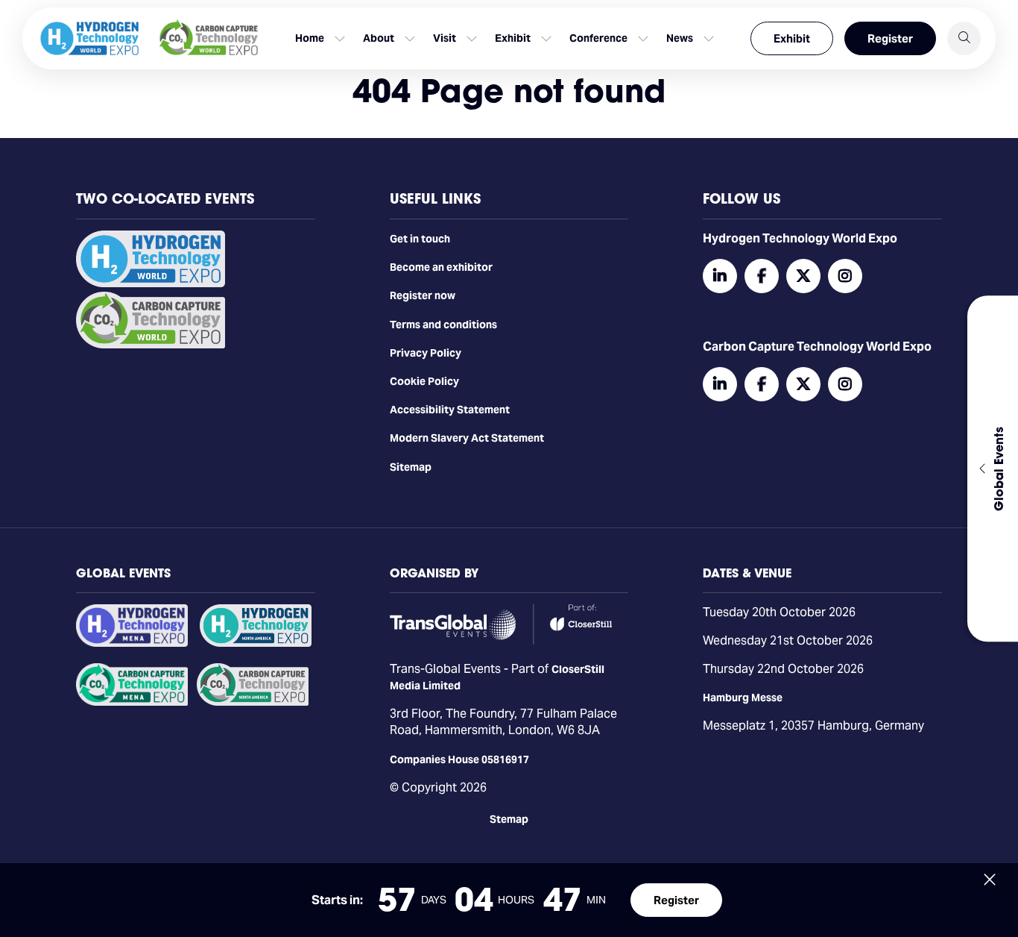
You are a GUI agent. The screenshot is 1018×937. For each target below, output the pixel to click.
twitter (803, 276)
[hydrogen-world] (150, 283)
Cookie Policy (424, 381)
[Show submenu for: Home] (340, 39)
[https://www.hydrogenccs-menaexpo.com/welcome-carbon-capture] (132, 702)
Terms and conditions (443, 324)
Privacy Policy (425, 353)
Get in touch (420, 238)
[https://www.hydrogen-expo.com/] (256, 643)
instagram (845, 276)
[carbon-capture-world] (150, 344)
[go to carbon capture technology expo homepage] (209, 38)
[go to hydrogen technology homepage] (89, 38)
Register (890, 38)
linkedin (720, 276)
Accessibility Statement (450, 409)
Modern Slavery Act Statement (467, 438)
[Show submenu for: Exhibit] (546, 39)
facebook (761, 276)
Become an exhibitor (441, 267)
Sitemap (410, 467)
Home (309, 38)
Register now (422, 295)
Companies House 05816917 (459, 759)
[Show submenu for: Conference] (643, 39)
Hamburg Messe (743, 697)
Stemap (509, 819)
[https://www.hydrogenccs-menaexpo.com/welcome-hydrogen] (132, 643)
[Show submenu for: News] (709, 39)
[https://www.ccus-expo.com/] (253, 702)
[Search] (964, 38)
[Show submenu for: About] (410, 39)
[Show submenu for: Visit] (472, 39)
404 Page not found (509, 90)
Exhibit (792, 38)
